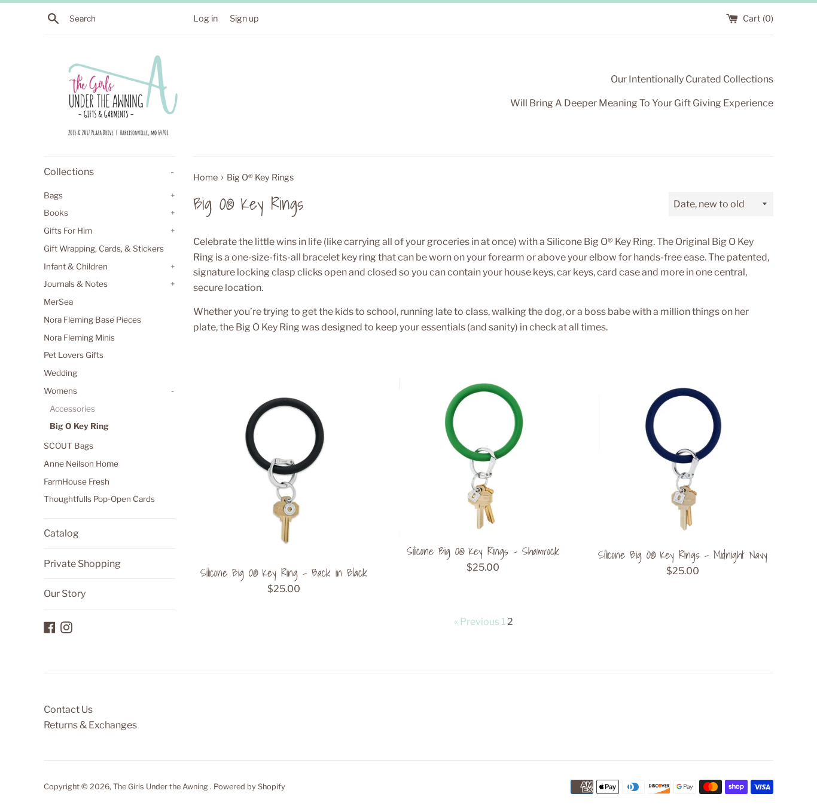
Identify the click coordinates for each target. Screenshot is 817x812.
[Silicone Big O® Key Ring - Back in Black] (283, 467)
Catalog (61, 533)
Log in (205, 18)
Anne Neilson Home (81, 463)
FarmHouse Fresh (76, 481)
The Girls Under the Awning (161, 786)
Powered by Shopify (249, 786)
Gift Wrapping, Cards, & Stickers (104, 248)
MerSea (58, 302)
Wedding (60, 373)
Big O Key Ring (79, 426)
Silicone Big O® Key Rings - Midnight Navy (682, 554)
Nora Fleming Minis (79, 337)
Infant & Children (109, 266)
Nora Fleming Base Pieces (92, 319)
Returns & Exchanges (90, 725)
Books (109, 212)
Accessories (72, 408)
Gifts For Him (109, 230)
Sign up (244, 18)
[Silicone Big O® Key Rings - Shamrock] (483, 457)
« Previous (476, 621)
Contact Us (68, 709)
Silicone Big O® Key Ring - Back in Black (283, 572)
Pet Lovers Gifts (73, 355)
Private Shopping (82, 563)
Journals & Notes (109, 284)
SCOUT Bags (68, 446)
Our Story (65, 593)
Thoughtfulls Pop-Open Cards (99, 499)
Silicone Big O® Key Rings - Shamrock (483, 551)
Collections (109, 171)
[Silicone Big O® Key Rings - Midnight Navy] (682, 458)
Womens (109, 391)
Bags (109, 195)
